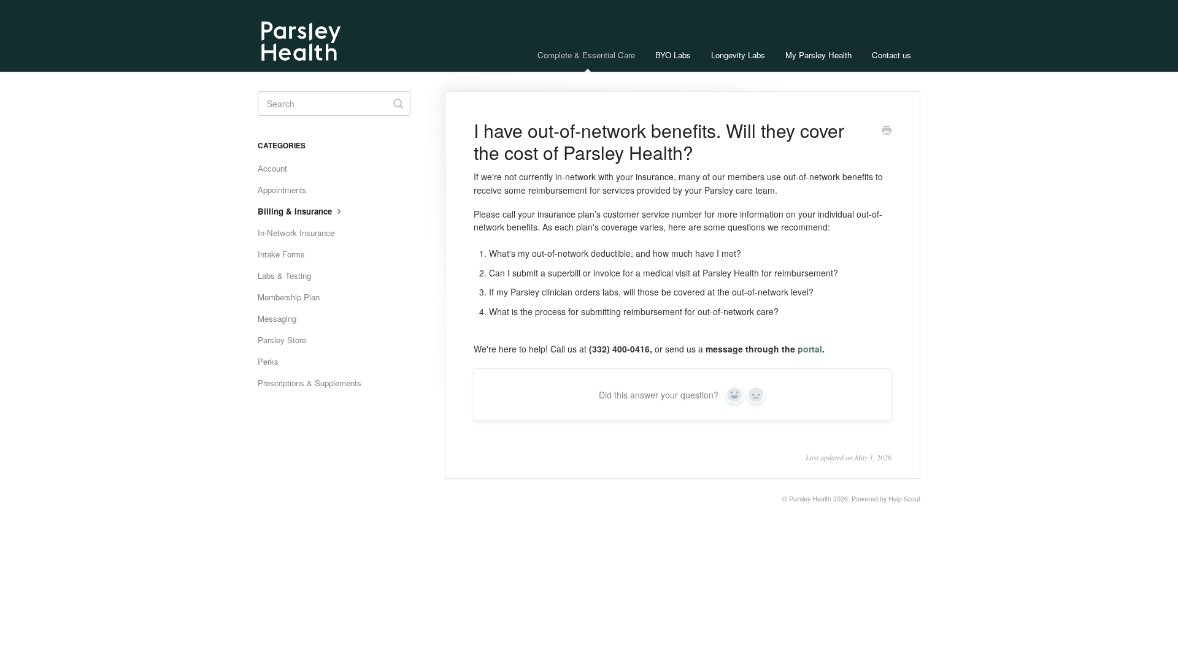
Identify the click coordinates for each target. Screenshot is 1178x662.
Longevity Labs (738, 55)
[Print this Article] (886, 131)
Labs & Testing (284, 275)
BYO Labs (673, 55)
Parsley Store (282, 340)
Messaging (277, 318)
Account (272, 168)
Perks (268, 361)
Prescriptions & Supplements (309, 383)
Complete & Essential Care (586, 55)
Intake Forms (281, 254)
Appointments (282, 190)
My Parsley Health (818, 55)
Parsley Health (810, 498)
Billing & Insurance (296, 211)
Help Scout (904, 498)
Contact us (891, 55)
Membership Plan (289, 297)
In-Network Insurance (296, 232)
